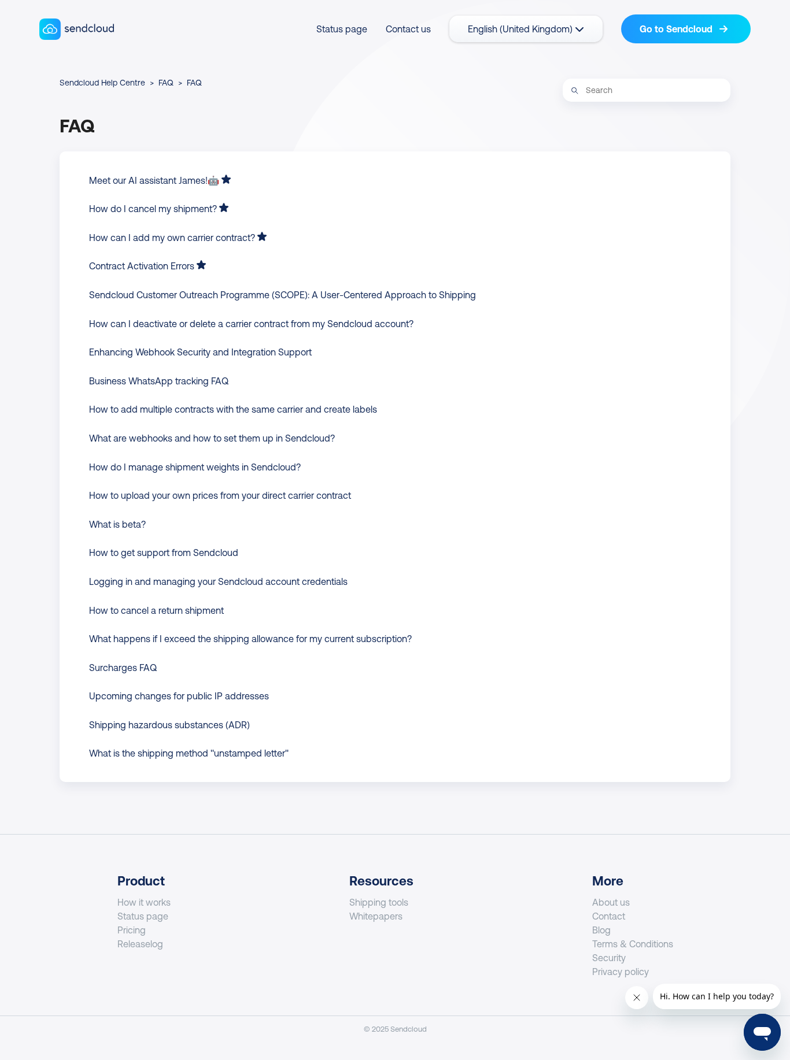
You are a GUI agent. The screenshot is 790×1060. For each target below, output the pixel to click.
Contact (608, 916)
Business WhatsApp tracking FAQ (158, 381)
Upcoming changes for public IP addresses (179, 696)
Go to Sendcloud (677, 29)
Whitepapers (376, 916)
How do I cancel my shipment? (153, 208)
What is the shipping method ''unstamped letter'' (189, 753)
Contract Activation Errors (141, 266)
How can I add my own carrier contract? (172, 237)
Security (609, 957)
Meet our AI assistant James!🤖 (154, 180)
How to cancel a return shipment (156, 610)
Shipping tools (378, 902)
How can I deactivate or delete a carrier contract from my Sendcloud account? (251, 323)
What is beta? (117, 524)
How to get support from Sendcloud (163, 552)
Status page (341, 29)
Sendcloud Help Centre (102, 82)
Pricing (131, 930)
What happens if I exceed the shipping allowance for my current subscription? (250, 638)
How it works (144, 902)
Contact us (408, 29)
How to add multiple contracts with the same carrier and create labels (233, 409)
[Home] (76, 29)
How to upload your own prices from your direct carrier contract (220, 495)
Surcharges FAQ (123, 667)
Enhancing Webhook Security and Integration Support (200, 352)
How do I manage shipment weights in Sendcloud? (195, 467)
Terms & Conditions (632, 944)
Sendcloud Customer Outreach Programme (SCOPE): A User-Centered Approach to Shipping (282, 295)
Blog (601, 930)
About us (611, 902)
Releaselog (140, 944)
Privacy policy (620, 971)
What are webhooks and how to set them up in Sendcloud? (212, 438)
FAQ (165, 82)
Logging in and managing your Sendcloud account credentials (218, 581)
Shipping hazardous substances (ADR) (169, 725)
